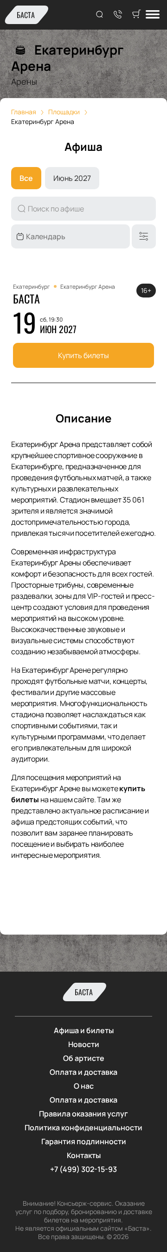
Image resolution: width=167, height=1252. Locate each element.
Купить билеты (83, 355)
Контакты (84, 1155)
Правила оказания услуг (83, 1114)
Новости (83, 1044)
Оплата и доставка (83, 1072)
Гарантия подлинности (83, 1141)
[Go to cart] (136, 15)
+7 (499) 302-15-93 (83, 1169)
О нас (84, 1086)
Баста (26, 14)
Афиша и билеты (84, 1030)
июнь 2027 (72, 178)
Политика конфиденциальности (83, 1127)
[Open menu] (153, 15)
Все (26, 178)
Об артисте (83, 1058)
